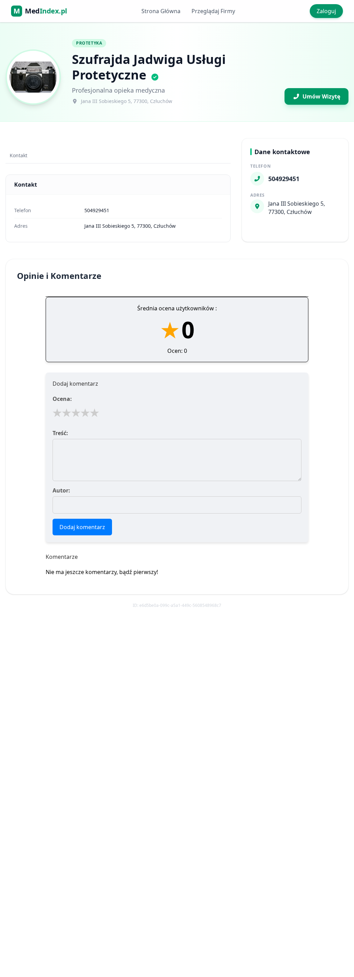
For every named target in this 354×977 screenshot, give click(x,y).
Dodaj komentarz (82, 527)
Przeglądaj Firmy (213, 11)
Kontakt (18, 155)
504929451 (96, 210)
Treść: (60, 433)
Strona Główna (160, 11)
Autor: (61, 490)
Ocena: (62, 399)
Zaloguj (326, 11)
